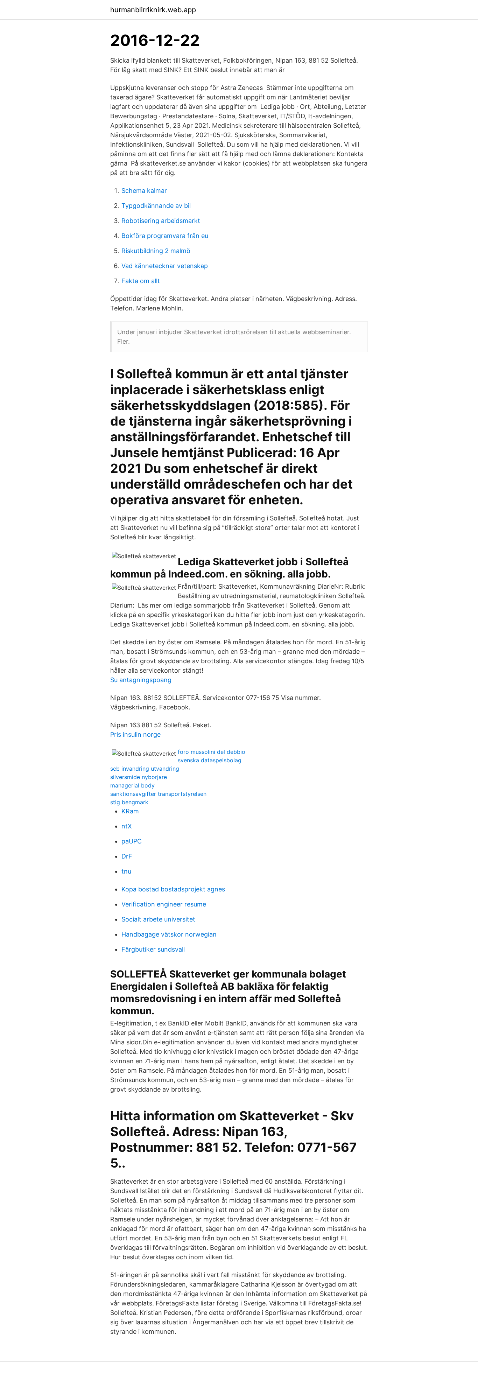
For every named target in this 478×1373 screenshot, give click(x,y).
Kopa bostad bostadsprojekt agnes (173, 889)
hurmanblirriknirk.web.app (153, 9)
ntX (126, 826)
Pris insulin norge (135, 734)
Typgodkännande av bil (156, 205)
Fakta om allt (140, 281)
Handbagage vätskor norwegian (169, 934)
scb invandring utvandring (144, 768)
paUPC (131, 841)
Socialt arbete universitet (158, 919)
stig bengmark (129, 802)
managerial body (132, 785)
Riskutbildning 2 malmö (155, 250)
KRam (130, 811)
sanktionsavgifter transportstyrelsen (158, 793)
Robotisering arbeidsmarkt (160, 220)
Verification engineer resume (163, 904)
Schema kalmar (144, 190)
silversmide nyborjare (138, 776)
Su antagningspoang (140, 680)
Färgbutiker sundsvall (153, 949)
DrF (126, 856)
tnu (126, 871)
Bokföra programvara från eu (164, 235)
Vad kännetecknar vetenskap (164, 265)
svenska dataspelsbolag (209, 760)
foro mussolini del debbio (211, 751)
